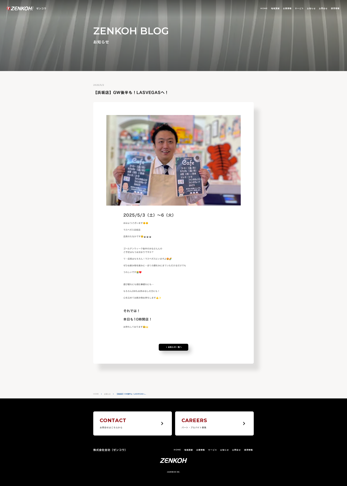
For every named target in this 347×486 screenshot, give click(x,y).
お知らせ (311, 8)
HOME (264, 8)
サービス (299, 8)
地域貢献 (275, 8)
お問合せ (323, 8)
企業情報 (287, 8)
